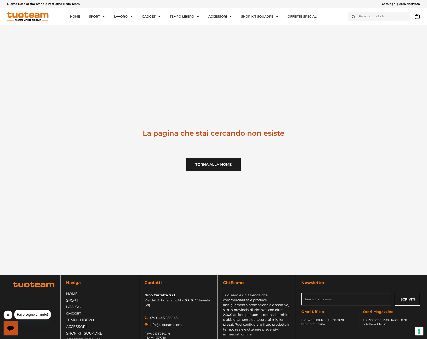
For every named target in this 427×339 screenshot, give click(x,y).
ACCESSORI (217, 16)
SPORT (94, 16)
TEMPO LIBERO (182, 16)
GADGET (148, 16)
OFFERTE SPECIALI (302, 16)
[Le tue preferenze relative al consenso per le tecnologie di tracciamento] (419, 331)
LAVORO (121, 16)
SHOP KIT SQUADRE (257, 16)
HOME (75, 16)
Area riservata (409, 4)
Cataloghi (389, 4)
